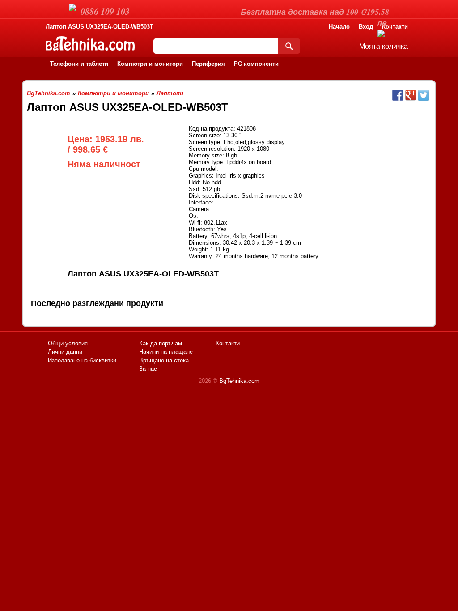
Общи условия (68, 343)
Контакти (395, 26)
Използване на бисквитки (82, 360)
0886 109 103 (105, 11)
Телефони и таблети (79, 63)
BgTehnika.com (239, 381)
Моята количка (383, 46)
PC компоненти (256, 63)
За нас (148, 368)
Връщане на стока (164, 360)
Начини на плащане (166, 351)
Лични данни (65, 351)
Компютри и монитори (150, 63)
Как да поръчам (160, 343)
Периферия (208, 63)
